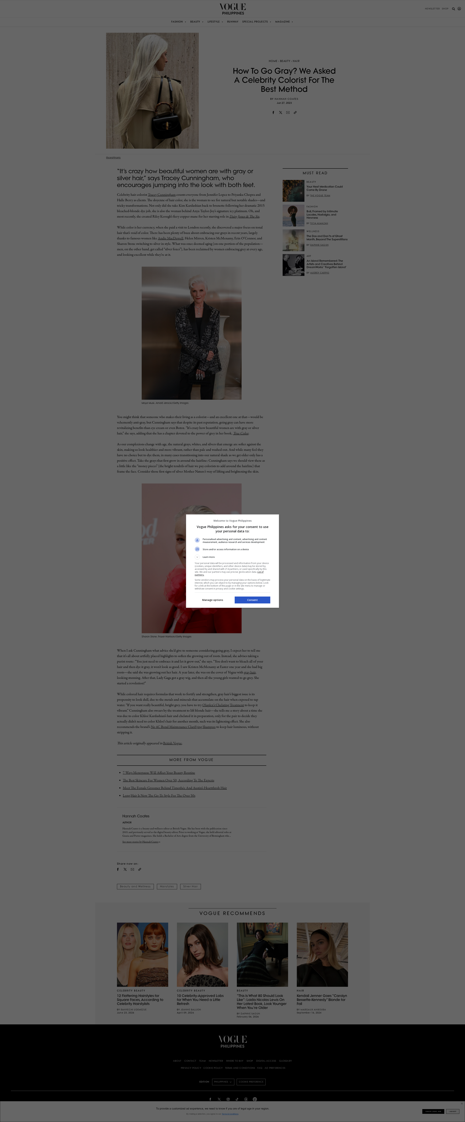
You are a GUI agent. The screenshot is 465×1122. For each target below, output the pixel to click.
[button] (232, 557)
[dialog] (232, 561)
